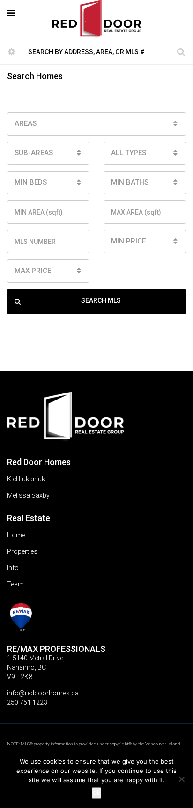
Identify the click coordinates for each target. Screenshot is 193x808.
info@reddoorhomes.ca (43, 693)
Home (16, 535)
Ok (96, 792)
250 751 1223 (27, 702)
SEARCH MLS (101, 300)
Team (15, 584)
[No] (181, 779)
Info (13, 568)
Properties (22, 551)
